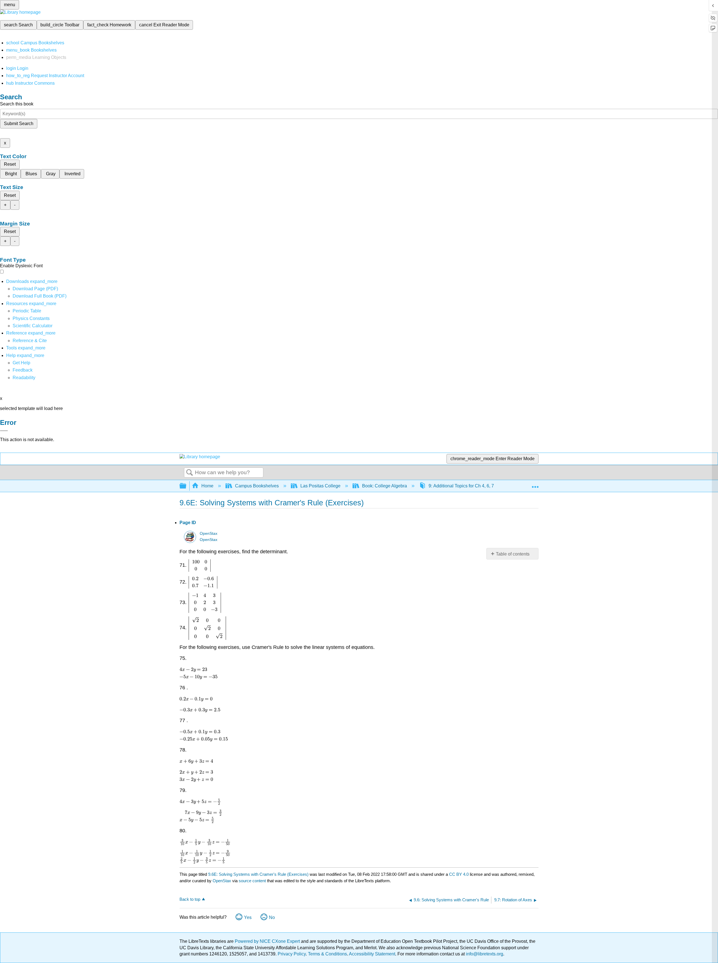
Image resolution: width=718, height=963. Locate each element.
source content (252, 880)
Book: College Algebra (384, 485)
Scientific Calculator (32, 325)
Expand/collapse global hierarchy (186, 486)
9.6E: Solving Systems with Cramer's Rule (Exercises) (258, 874)
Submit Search (18, 123)
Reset (10, 164)
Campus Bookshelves (257, 485)
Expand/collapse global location (535, 484)
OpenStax (208, 533)
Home (207, 485)
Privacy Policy (292, 954)
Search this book (16, 104)
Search (189, 473)
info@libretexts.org (484, 954)
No (272, 917)
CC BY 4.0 (459, 874)
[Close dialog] (4, 430)
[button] (23, 370)
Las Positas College (320, 485)
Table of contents (513, 554)
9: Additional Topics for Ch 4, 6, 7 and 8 (467, 485)
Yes (248, 917)
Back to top (190, 899)
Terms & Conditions (327, 954)
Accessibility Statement (372, 954)
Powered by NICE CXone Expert (268, 941)
